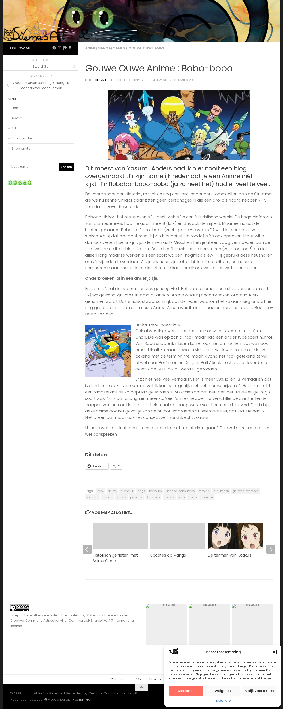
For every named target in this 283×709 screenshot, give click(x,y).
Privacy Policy (223, 701)
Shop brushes (23, 138)
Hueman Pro (81, 700)
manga (107, 497)
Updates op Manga (168, 555)
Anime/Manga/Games (105, 48)
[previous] (87, 549)
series (193, 497)
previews (136, 497)
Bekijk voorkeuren (259, 690)
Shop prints (21, 148)
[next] (270, 549)
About (17, 118)
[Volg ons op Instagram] (59, 48)
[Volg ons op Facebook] (54, 48)
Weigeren (223, 690)
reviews (169, 497)
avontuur (127, 491)
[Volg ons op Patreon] (65, 48)
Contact (117, 679)
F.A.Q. (137, 679)
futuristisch (221, 491)
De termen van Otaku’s (230, 555)
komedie (92, 497)
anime (112, 491)
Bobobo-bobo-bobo (180, 491)
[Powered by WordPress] (45, 699)
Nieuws (121, 497)
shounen (207, 497)
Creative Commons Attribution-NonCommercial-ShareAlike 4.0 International (72, 620)
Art (14, 128)
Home (17, 107)
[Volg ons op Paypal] (70, 48)
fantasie (204, 491)
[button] (274, 652)
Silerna (100, 80)
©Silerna (93, 615)
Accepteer (186, 690)
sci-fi (181, 497)
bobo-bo (155, 491)
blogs (141, 491)
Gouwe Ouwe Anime (146, 48)
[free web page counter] (20, 184)
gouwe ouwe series (245, 491)
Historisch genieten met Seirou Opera (115, 558)
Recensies (153, 497)
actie (101, 491)
